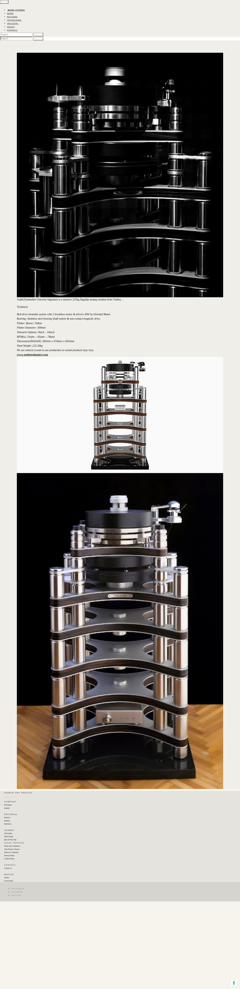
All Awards (8, 833)
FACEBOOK (17, 892)
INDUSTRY (13, 23)
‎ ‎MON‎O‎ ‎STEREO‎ (16, 10)
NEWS (10, 13)
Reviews (7, 817)
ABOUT (11, 27)
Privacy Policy (9, 855)
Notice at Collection (11, 852)
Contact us (8, 868)
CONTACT (12, 30)
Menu (4, 2)
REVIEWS (12, 17)
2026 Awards (8, 836)
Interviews (7, 824)
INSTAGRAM (17, 889)
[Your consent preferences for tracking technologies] (234, 983)
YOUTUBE (16, 895)
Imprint (6, 808)
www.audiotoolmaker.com (32, 354)
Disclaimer (8, 805)
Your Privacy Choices (12, 849)
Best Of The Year (10, 840)
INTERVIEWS (14, 20)
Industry (7, 821)
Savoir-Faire (8, 881)
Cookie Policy (9, 859)
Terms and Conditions (12, 846)
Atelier (6, 878)
